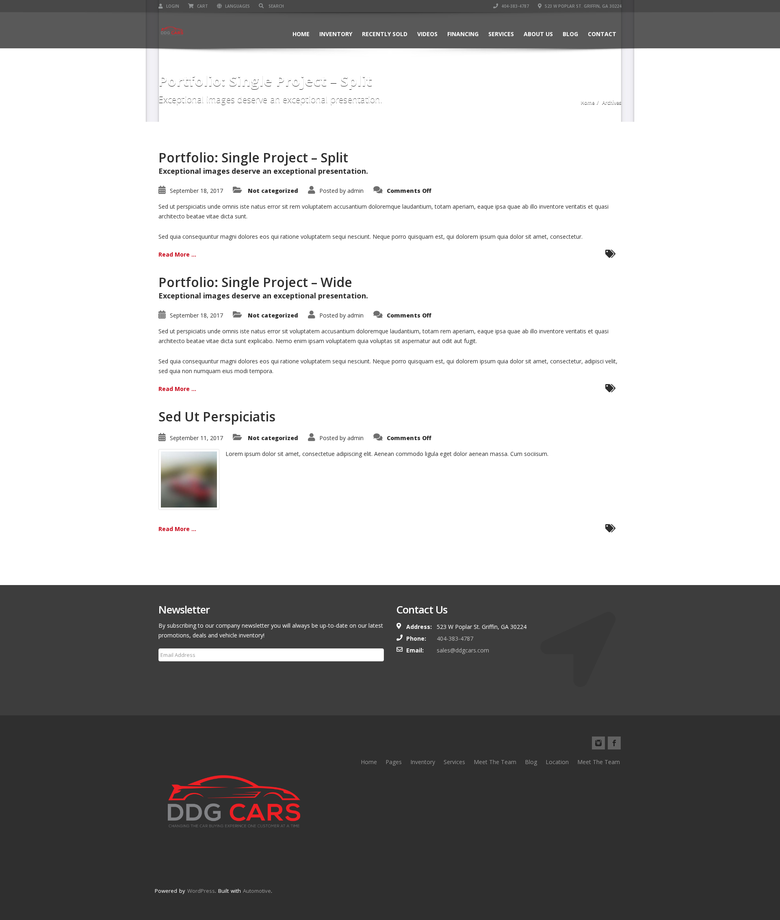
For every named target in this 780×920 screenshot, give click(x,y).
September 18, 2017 (196, 190)
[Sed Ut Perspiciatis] (188, 479)
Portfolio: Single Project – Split (253, 157)
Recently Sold (384, 34)
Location (557, 762)
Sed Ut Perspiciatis (216, 416)
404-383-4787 (514, 6)
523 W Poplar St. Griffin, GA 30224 (583, 6)
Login (172, 6)
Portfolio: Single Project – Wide (255, 282)
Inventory (335, 34)
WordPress (201, 890)
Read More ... (177, 254)
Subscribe (176, 674)
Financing (463, 34)
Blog (570, 34)
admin (355, 190)
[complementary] (755, 895)
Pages (394, 762)
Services (501, 34)
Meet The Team (495, 762)
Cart (202, 6)
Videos (427, 34)
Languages (237, 6)
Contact (602, 34)
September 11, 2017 (196, 438)
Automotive (257, 890)
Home (301, 34)
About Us (538, 34)
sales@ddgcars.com (463, 650)
